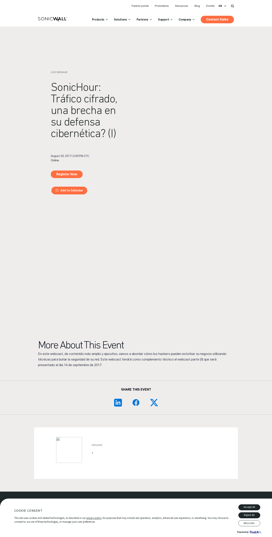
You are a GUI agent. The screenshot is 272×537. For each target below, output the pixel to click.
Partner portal (140, 5)
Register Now (66, 174)
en (220, 6)
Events (210, 5)
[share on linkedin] (118, 402)
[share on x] (154, 402)
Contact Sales (217, 19)
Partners (142, 19)
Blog (197, 5)
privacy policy (93, 518)
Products (98, 19)
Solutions (120, 19)
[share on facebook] (136, 402)
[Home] (52, 19)
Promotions (162, 5)
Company (185, 19)
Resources (181, 5)
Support (163, 19)
